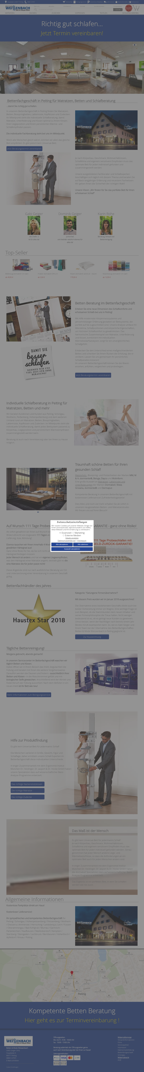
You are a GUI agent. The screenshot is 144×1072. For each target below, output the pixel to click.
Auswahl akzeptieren (72, 549)
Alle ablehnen (83, 544)
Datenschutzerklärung (66, 540)
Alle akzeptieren (62, 544)
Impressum (81, 540)
